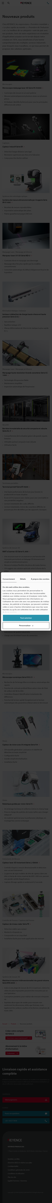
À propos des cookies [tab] (40, 579)
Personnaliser (24, 626)
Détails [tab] (23, 579)
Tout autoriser (26, 618)
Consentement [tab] (9, 579)
